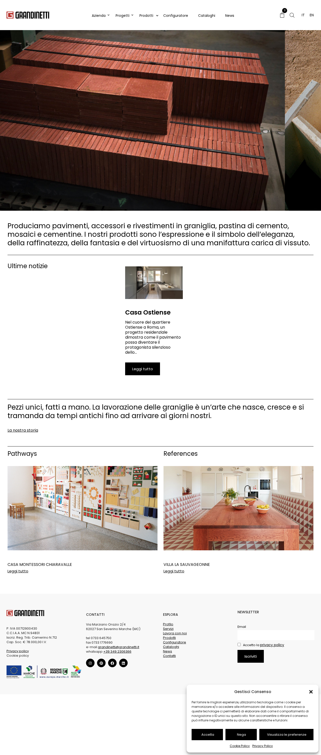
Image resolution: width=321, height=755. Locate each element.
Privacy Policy (262, 746)
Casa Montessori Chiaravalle (40, 564)
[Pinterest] (101, 663)
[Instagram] (90, 663)
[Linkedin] (123, 663)
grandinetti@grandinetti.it (118, 647)
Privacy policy (18, 651)
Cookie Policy (240, 746)
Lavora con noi (175, 633)
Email (241, 627)
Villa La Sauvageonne (187, 564)
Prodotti (146, 15)
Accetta (207, 734)
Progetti (122, 15)
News (229, 15)
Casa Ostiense (148, 312)
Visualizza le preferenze (286, 734)
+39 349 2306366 (117, 651)
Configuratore (175, 15)
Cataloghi (206, 15)
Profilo (168, 624)
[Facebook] (112, 663)
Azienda (99, 15)
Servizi (168, 629)
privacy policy (272, 644)
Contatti (169, 656)
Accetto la (263, 645)
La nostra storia (23, 430)
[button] (310, 691)
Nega (241, 734)
